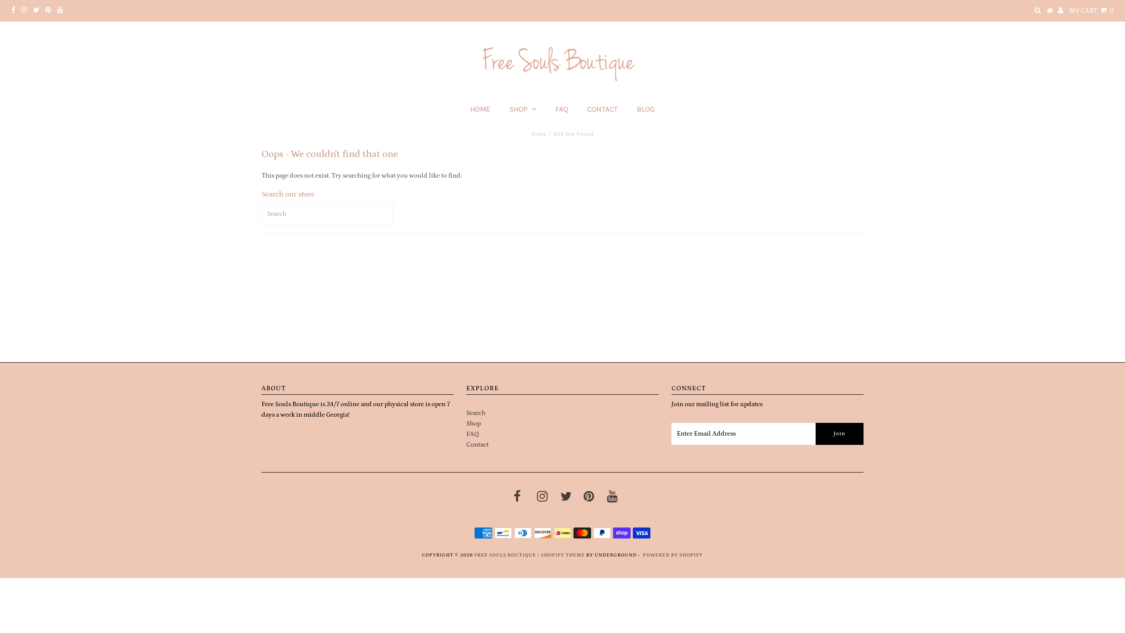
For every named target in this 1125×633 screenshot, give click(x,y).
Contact (602, 109)
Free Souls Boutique (505, 555)
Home (480, 109)
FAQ (561, 109)
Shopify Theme (563, 555)
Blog (646, 109)
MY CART (1091, 11)
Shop (518, 109)
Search (476, 413)
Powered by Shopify (673, 555)
